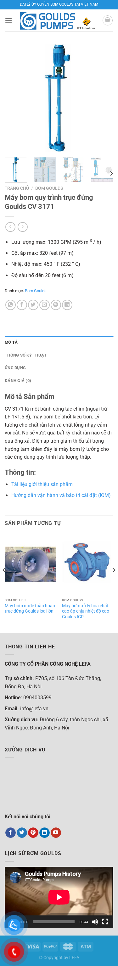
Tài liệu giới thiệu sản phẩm (42, 484)
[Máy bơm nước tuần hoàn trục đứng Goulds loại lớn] (30, 564)
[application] (59, 897)
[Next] (103, 98)
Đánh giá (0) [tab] (18, 380)
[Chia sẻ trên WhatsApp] (10, 305)
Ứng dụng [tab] (15, 367)
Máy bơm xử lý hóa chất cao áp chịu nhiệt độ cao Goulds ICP (85, 611)
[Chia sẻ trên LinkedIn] (67, 305)
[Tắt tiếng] (95, 922)
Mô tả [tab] (11, 342)
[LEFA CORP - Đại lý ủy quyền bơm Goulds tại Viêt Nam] (57, 20)
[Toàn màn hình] (105, 922)
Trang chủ (17, 188)
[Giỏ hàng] (108, 20)
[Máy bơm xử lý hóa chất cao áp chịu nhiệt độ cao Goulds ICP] (87, 564)
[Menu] (8, 20)
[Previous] (14, 98)
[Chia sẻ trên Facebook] (22, 305)
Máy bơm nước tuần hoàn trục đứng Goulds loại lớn (30, 608)
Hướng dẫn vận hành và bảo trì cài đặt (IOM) (61, 495)
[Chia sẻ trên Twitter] (33, 305)
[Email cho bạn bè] (44, 305)
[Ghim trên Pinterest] (56, 305)
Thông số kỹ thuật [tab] (26, 355)
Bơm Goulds (49, 188)
